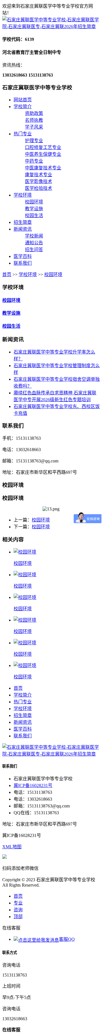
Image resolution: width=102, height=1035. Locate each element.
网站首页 (23, 99)
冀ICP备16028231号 (33, 785)
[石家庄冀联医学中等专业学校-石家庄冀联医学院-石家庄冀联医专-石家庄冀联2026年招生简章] (51, 26)
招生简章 (23, 222)
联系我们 (23, 263)
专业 (18, 903)
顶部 (18, 916)
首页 (6, 274)
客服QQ (67, 939)
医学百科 (23, 256)
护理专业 (34, 140)
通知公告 (34, 242)
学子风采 (34, 127)
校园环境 (34, 201)
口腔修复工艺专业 (43, 147)
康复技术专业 (38, 174)
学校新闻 (34, 235)
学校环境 (23, 195)
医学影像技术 (38, 181)
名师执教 (34, 120)
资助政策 (34, 113)
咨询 (18, 909)
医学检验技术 (38, 188)
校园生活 (34, 215)
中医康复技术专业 (43, 167)
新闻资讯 (23, 229)
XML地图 (12, 846)
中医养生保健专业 (43, 154)
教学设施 (34, 208)
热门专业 (23, 133)
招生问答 (34, 249)
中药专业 (34, 161)
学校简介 (23, 106)
